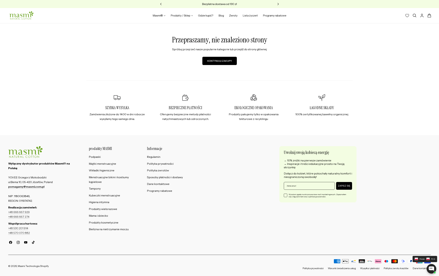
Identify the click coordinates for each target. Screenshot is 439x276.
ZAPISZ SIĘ (344, 185)
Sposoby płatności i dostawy (165, 177)
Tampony (95, 188)
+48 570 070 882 (19, 232)
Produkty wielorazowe (103, 209)
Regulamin (153, 156)
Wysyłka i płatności (369, 268)
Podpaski (95, 156)
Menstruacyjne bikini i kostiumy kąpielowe (109, 180)
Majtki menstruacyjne (102, 163)
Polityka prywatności (160, 163)
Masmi (21, 266)
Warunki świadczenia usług (342, 268)
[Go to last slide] (161, 4)
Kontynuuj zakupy (219, 61)
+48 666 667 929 (19, 212)
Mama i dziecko (98, 215)
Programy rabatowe (159, 190)
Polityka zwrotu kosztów (396, 268)
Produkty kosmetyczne (103, 222)
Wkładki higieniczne (101, 170)
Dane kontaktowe (158, 184)
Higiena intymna (99, 202)
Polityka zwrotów (158, 170)
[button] (414, 15)
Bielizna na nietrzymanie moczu (109, 229)
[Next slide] (278, 4)
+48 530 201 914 (18, 228)
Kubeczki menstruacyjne (104, 195)
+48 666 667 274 (18, 216)
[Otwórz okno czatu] (431, 269)
